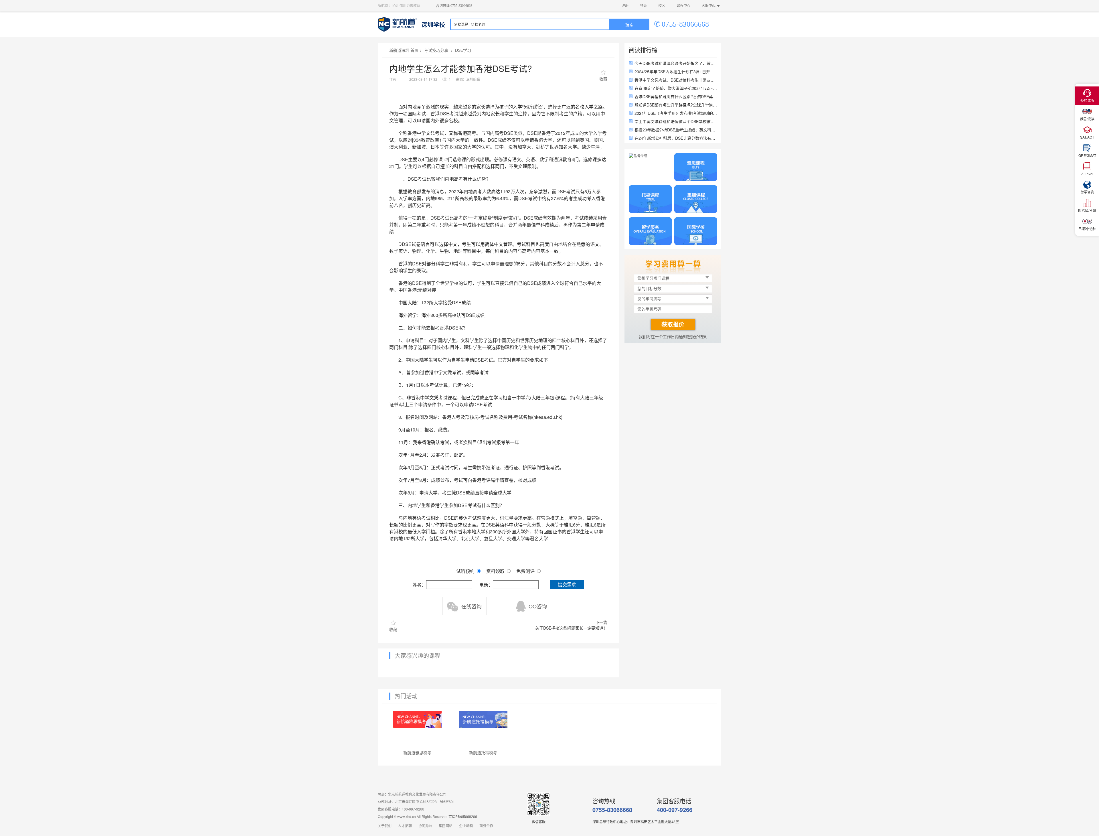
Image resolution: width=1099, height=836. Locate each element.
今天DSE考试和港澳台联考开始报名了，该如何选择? (676, 63)
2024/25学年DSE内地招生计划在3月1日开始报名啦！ (676, 72)
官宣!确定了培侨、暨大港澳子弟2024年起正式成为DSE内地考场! (676, 88)
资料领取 (495, 571)
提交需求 (567, 584)
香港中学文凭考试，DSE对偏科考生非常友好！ (676, 80)
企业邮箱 (466, 826)
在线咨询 (471, 606)
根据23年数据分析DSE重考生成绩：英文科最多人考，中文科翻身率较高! (676, 130)
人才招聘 (405, 826)
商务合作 (486, 826)
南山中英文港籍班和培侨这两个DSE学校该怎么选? (676, 121)
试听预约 (465, 571)
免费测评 (525, 571)
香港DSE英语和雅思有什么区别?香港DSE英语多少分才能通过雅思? (676, 96)
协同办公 (425, 826)
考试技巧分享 (436, 50)
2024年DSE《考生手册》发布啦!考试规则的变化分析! (676, 113)
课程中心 (683, 6)
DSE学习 (463, 50)
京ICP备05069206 (462, 816)
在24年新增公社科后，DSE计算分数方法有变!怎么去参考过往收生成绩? (676, 138)
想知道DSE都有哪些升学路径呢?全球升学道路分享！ (676, 105)
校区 (661, 6)
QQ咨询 (538, 606)
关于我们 (385, 826)
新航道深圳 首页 (403, 50)
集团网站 (445, 826)
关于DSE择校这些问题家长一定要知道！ (571, 628)
